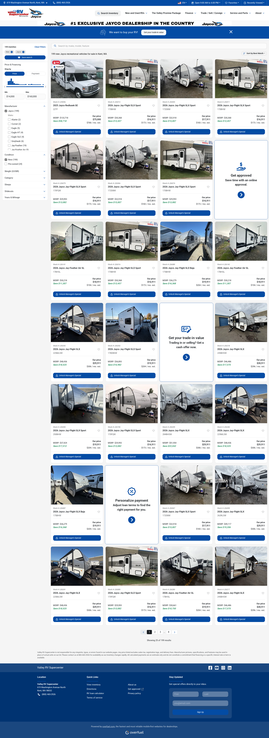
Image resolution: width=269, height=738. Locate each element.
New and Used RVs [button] (134, 13)
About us (132, 684)
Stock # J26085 (114, 589)
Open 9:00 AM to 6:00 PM (207, 3)
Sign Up (200, 712)
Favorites (233, 3)
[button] (26, 2)
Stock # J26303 (169, 102)
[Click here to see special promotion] (134, 23)
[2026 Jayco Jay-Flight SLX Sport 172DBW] (186, 78)
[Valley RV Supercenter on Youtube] (215, 667)
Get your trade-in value (154, 32)
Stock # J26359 (223, 508)
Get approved (134, 689)
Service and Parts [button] (239, 13)
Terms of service (94, 697)
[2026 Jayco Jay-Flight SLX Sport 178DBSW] (132, 322)
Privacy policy (134, 693)
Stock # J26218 (223, 346)
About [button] (258, 13)
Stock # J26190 (114, 427)
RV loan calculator (95, 693)
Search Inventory (109, 13)
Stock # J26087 (59, 508)
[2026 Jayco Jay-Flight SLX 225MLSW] (77, 322)
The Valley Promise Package (166, 13)
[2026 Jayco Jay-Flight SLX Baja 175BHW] (186, 241)
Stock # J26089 (169, 264)
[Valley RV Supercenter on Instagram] (222, 667)
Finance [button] (189, 13)
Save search (26, 57)
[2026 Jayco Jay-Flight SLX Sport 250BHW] (77, 403)
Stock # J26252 (114, 346)
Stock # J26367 (169, 508)
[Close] (231, 31)
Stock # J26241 (59, 589)
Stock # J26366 (114, 183)
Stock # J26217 (223, 589)
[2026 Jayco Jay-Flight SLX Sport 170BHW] (132, 78)
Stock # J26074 (169, 183)
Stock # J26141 (59, 264)
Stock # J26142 (223, 264)
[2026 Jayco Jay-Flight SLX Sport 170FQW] (77, 159)
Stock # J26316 (114, 264)
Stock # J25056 (59, 102)
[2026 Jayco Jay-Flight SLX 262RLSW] (241, 484)
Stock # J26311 (223, 102)
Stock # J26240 (223, 427)
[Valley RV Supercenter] (25, 13)
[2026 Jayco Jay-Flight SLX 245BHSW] (241, 322)
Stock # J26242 (59, 346)
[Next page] (175, 632)
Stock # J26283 (169, 589)
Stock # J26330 (59, 427)
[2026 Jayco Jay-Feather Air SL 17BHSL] (77, 241)
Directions (91, 689)
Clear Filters (40, 47)
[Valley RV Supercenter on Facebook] (209, 667)
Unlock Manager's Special (70, 132)
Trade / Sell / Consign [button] (211, 13)
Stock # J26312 (114, 102)
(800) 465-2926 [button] (63, 2)
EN (183, 3)
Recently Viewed (255, 3)
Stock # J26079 (59, 183)
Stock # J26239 (169, 427)
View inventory (93, 684)
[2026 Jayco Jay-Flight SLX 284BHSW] (186, 403)
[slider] (4, 86)
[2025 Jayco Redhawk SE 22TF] (77, 78)
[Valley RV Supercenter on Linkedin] (228, 667)
